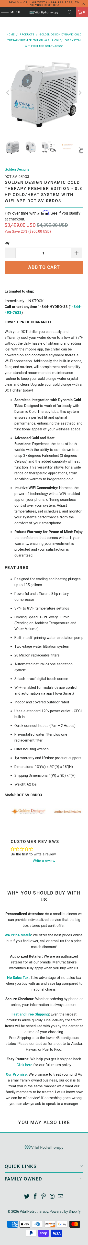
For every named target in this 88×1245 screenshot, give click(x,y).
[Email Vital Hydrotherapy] (61, 1196)
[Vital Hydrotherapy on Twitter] (27, 1196)
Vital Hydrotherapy (34, 1211)
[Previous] (8, 92)
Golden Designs (17, 169)
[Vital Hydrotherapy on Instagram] (52, 1196)
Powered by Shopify (65, 1211)
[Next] (80, 92)
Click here (24, 1065)
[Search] (70, 12)
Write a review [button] (44, 861)
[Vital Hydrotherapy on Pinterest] (43, 1196)
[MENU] (2, 12)
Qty (7, 243)
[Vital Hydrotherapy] (44, 12)
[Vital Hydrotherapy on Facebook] (35, 1196)
